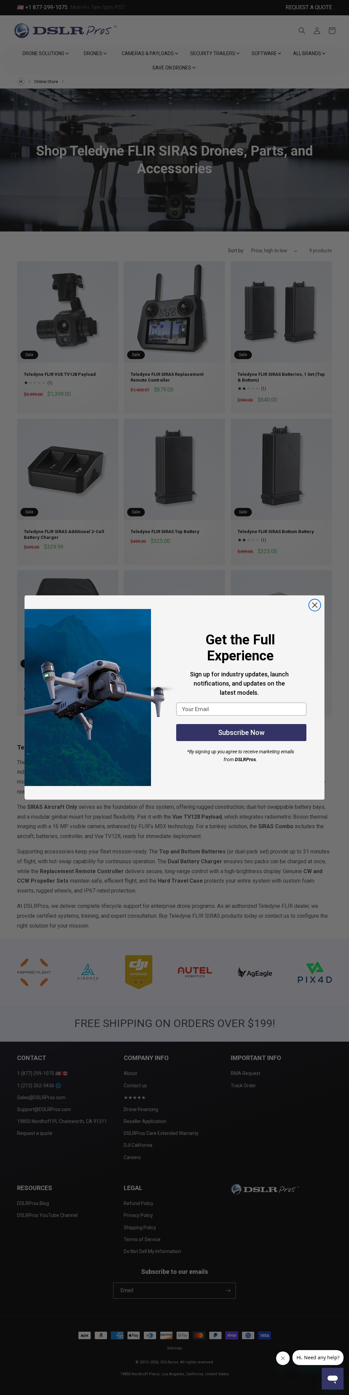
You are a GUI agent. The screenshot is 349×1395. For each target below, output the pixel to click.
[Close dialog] (315, 605)
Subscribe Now (241, 732)
